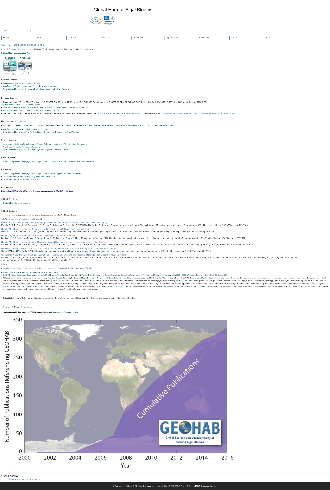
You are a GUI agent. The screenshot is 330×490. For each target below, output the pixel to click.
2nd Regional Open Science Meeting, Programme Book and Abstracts (29, 177)
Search (29, 30)
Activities (105, 38)
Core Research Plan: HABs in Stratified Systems (21, 147)
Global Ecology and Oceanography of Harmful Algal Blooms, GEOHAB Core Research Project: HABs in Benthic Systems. (48, 162)
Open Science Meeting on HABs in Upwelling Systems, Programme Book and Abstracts (36, 89)
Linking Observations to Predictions (16, 203)
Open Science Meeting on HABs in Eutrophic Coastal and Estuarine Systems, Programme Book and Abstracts (44, 108)
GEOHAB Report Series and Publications (22, 45)
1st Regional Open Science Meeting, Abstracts (20, 179)
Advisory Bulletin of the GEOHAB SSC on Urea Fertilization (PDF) (31, 110)
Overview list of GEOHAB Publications (17, 307)
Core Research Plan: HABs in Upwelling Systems (21, 83)
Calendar (268, 38)
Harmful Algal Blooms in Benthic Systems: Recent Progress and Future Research (38, 235)
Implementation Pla (21, 53)
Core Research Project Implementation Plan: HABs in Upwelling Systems (30, 86)
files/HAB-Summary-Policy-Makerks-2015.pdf (18, 49)
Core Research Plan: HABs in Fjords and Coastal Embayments (26, 129)
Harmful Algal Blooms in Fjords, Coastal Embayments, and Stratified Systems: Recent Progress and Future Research (54, 242)
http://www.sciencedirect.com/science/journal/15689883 (120, 113)
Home (6, 38)
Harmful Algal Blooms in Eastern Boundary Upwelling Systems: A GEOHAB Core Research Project (46, 229)
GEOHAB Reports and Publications (24, 480)
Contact (234, 38)
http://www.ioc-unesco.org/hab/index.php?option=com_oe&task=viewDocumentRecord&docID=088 (197, 113)
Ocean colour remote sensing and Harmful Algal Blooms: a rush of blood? (30, 272)
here (93, 49)
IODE (197, 486)
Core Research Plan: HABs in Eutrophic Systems (21, 105)
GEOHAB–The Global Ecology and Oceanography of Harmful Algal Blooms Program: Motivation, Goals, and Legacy (54, 223)
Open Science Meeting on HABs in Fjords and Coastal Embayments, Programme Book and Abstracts (41, 132)
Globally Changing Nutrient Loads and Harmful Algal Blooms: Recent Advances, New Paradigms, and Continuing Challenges (58, 248)
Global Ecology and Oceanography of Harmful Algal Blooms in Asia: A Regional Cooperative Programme (42, 174)
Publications (204, 38)
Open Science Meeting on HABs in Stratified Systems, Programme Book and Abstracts (36, 150)
